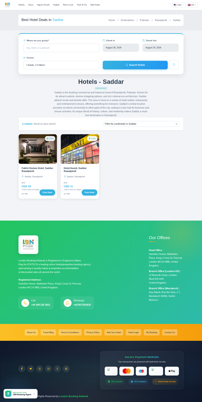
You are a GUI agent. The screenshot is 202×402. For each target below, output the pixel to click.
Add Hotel (95, 5)
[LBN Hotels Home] (7, 5)
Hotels (21, 5)
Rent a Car (68, 5)
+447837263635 (82, 305)
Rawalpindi (161, 20)
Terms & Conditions (70, 332)
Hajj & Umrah (43, 5)
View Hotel (47, 192)
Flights (56, 5)
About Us (31, 332)
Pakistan (144, 20)
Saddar (177, 20)
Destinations (127, 20)
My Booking (151, 332)
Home (112, 20)
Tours (30, 5)
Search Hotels (137, 65)
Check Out (151, 40)
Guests (30, 57)
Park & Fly (82, 5)
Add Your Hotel (114, 332)
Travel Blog (48, 332)
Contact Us (170, 332)
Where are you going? (38, 40)
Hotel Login (133, 332)
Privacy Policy (93, 332)
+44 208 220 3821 (40, 305)
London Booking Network (73, 396)
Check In (110, 40)
